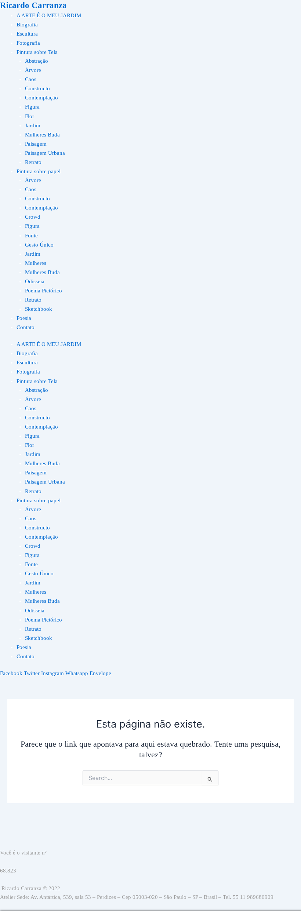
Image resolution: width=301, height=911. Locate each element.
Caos (30, 79)
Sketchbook (38, 309)
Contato (26, 327)
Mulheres (35, 263)
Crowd (32, 217)
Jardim (32, 125)
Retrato (33, 162)
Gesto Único (39, 245)
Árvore (33, 70)
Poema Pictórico (43, 291)
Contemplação (41, 98)
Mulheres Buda (42, 135)
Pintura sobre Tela (37, 52)
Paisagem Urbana (45, 153)
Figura (32, 107)
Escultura (27, 34)
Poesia (24, 318)
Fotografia (28, 43)
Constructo (37, 88)
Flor (29, 116)
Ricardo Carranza (33, 5)
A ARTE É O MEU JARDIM (49, 15)
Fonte (31, 235)
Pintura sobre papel (39, 171)
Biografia (27, 25)
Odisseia (34, 281)
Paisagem (36, 144)
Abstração (36, 61)
